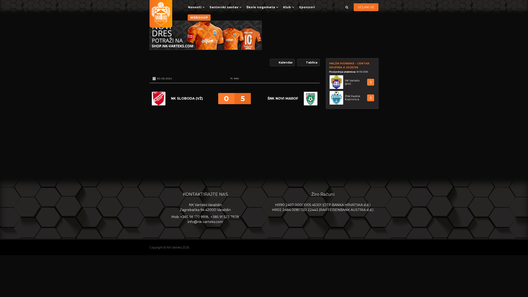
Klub (287, 7)
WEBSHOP (199, 17)
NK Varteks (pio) (352, 82)
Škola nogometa (260, 7)
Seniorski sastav (224, 7)
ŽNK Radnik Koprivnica (352, 98)
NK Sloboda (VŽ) (187, 98)
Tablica (311, 62)
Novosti (195, 7)
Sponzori (307, 7)
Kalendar (286, 62)
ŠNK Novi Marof (283, 98)
